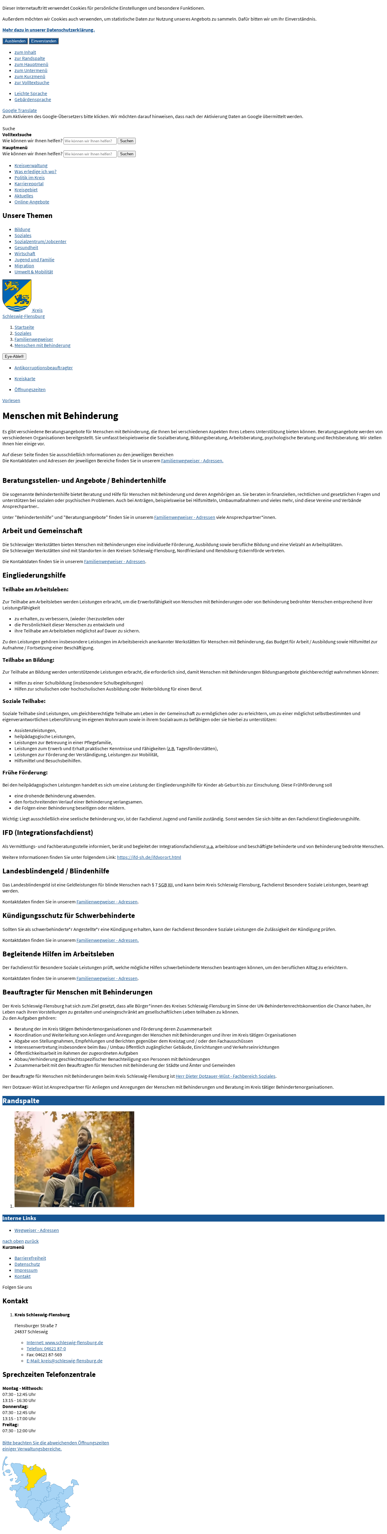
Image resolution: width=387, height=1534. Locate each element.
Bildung (22, 229)
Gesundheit (26, 247)
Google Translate (19, 110)
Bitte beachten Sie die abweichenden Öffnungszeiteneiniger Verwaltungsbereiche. (55, 1446)
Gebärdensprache (33, 99)
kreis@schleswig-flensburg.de (64, 1361)
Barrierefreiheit (30, 1258)
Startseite (24, 327)
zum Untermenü (31, 70)
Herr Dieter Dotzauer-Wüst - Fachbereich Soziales (225, 1076)
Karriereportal (29, 183)
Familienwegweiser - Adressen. (192, 460)
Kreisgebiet (26, 189)
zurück (32, 1241)
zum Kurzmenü (30, 76)
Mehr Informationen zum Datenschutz (41, 122)
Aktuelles (24, 196)
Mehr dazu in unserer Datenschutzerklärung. (48, 30)
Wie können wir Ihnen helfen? (32, 140)
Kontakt (23, 1276)
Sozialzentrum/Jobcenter (41, 241)
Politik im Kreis (30, 177)
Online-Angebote (32, 202)
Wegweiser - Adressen (37, 1230)
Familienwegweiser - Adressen (184, 517)
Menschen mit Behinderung (42, 345)
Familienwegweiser (34, 339)
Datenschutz (27, 1264)
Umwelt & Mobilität (34, 272)
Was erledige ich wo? (36, 171)
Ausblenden (15, 41)
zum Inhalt (25, 52)
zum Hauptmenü (31, 64)
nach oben (13, 1241)
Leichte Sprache (31, 93)
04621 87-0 (46, 1348)
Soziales (23, 235)
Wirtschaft (25, 253)
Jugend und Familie (34, 259)
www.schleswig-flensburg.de (65, 1342)
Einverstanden (43, 41)
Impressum (26, 1270)
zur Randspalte (30, 58)
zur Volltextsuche (32, 82)
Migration (24, 265)
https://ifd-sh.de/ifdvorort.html (149, 857)
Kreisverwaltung (31, 165)
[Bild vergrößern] (74, 1206)
